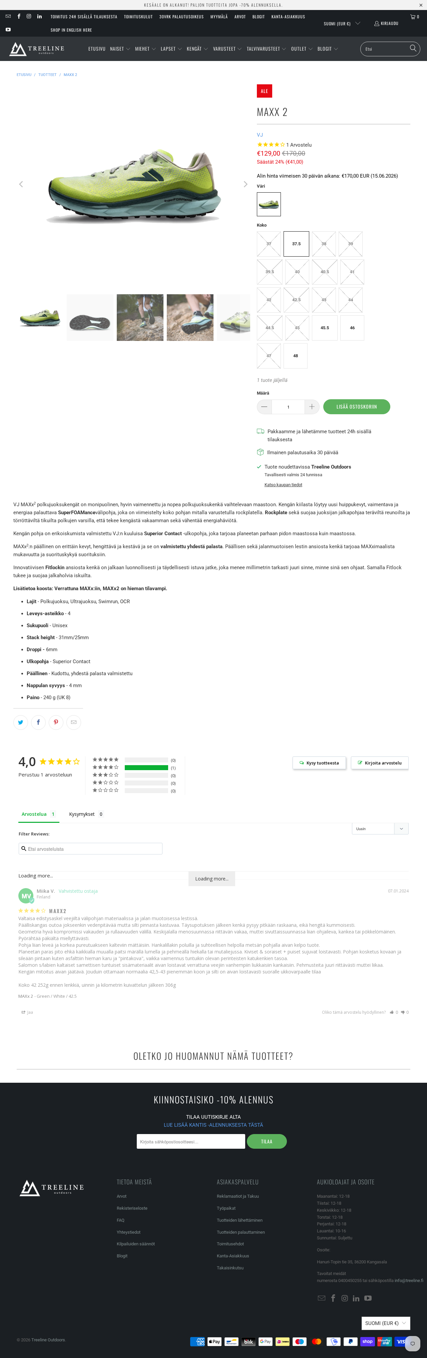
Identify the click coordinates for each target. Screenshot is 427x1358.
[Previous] (21, 184)
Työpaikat (226, 1208)
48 (295, 355)
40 (297, 271)
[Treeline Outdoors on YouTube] (8, 30)
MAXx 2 (25, 996)
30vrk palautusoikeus (181, 16)
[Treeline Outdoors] (37, 49)
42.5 (296, 299)
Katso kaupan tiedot (283, 484)
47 (269, 355)
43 (324, 299)
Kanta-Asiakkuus (288, 16)
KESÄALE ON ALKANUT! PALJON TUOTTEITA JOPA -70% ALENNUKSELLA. (213, 5)
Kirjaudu (390, 23)
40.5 (325, 271)
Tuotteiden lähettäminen (240, 1220)
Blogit (259, 16)
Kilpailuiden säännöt (136, 1243)
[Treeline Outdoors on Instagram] (29, 16)
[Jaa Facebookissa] (38, 722)
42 (269, 299)
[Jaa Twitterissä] (20, 722)
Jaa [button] (29, 1012)
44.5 (270, 327)
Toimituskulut (138, 16)
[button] (120, 49)
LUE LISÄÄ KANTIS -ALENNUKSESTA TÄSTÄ (213, 1125)
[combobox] (390, 49)
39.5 (270, 271)
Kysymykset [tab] (82, 814)
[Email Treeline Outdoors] (8, 16)
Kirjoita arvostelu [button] (383, 763)
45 (297, 327)
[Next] (245, 184)
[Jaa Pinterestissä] (56, 722)
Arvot (240, 16)
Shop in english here (71, 30)
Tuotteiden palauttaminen (241, 1232)
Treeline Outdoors (48, 1339)
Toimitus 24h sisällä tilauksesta (84, 16)
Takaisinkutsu (230, 1267)
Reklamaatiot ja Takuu (238, 1196)
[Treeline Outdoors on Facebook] (18, 16)
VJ (260, 135)
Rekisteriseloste (132, 1208)
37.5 (296, 243)
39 (350, 243)
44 (350, 299)
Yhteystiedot (128, 1232)
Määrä (263, 393)
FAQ (120, 1220)
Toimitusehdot (230, 1243)
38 (324, 243)
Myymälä (219, 16)
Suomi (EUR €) (338, 23)
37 (269, 243)
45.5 (325, 327)
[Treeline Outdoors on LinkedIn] (39, 16)
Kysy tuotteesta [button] (323, 763)
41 (352, 271)
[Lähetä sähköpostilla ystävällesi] (73, 722)
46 (352, 327)
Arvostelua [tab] (34, 814)
